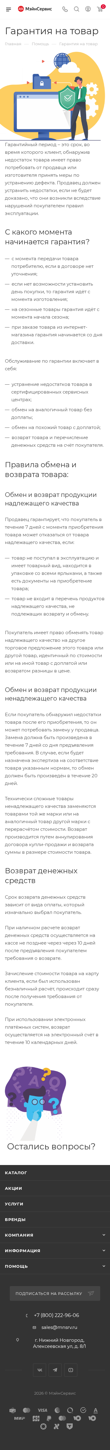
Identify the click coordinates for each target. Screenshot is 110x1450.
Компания (19, 1235)
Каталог (16, 1172)
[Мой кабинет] (88, 10)
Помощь (16, 1266)
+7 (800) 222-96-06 (56, 1315)
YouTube (70, 1370)
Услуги (14, 1203)
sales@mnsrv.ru (59, 1327)
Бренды (15, 1219)
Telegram (55, 1370)
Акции (13, 1188)
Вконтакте (39, 1370)
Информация (23, 1250)
